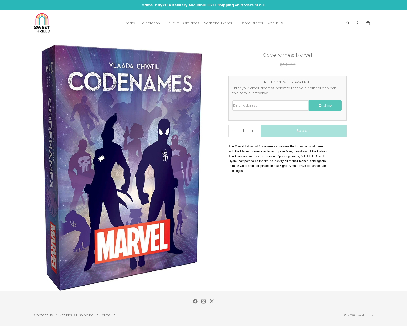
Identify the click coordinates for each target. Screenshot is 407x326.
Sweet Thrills (364, 315)
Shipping (86, 315)
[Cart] (368, 23)
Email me (325, 105)
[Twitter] (212, 301)
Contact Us (44, 315)
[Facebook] (195, 301)
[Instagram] (203, 301)
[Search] (347, 23)
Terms (106, 315)
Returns (66, 315)
